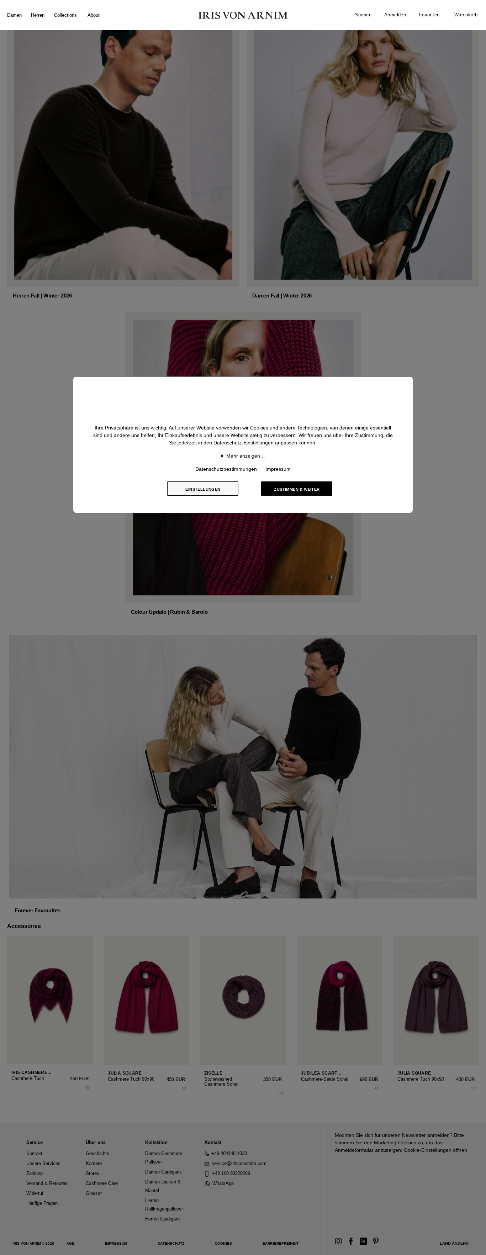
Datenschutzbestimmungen (226, 469)
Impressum (278, 469)
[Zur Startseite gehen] (243, 15)
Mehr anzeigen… (245, 456)
